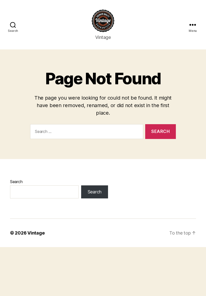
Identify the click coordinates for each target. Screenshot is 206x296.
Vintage (35, 233)
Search (16, 181)
